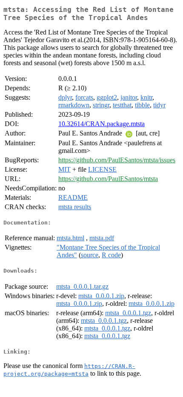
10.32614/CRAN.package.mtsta (101, 123)
